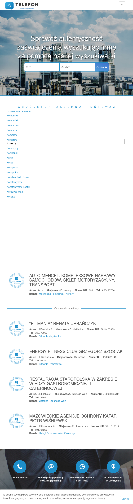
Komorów (12, 130)
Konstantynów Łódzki (18, 187)
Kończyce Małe (15, 191)
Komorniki (12, 115)
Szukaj (100, 67)
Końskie (11, 196)
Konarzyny (12, 148)
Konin (10, 157)
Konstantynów (14, 182)
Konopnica (12, 172)
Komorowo (13, 125)
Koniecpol (12, 153)
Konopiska (12, 167)
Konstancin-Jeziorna (18, 177)
